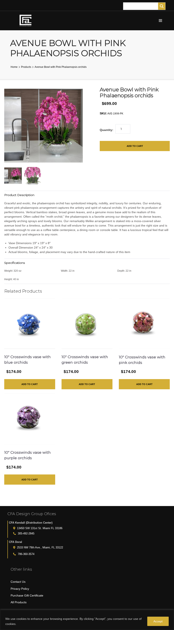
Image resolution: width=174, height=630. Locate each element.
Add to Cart (135, 146)
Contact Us (18, 581)
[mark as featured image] (13, 176)
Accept (158, 621)
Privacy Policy (20, 588)
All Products (19, 602)
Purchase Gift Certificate (27, 595)
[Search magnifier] (161, 6)
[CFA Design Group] (26, 20)
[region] (87, 620)
